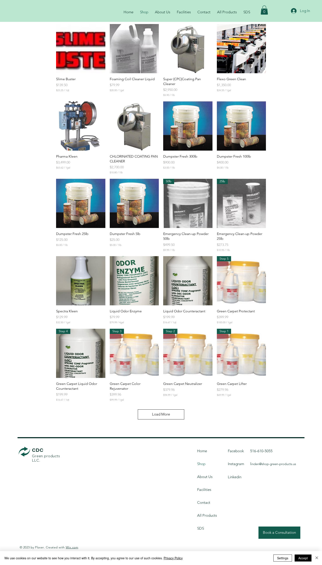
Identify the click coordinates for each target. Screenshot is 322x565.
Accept (303, 558)
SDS (200, 528)
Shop (201, 464)
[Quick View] (80, 48)
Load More (161, 414)
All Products (207, 515)
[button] (264, 10)
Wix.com (72, 547)
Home (202, 451)
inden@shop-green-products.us (273, 464)
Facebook (236, 451)
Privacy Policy (173, 558)
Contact (203, 502)
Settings (282, 558)
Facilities (204, 489)
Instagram (236, 464)
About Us (204, 477)
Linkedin (234, 477)
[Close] (316, 558)
